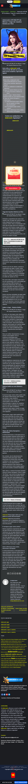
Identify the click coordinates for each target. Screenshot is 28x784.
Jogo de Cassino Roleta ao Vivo (13, 90)
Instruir (17, 767)
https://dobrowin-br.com (17, 601)
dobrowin (13, 68)
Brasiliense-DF (13, 644)
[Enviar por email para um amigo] (15, 573)
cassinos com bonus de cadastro (11, 647)
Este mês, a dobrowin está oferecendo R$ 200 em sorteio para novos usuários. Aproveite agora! (12, 82)
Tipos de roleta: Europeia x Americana (12, 99)
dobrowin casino (10, 654)
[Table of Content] (23, 78)
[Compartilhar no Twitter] (13, 573)
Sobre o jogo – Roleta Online (12, 95)
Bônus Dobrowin (20, 644)
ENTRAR (10, 1)
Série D (11, 667)
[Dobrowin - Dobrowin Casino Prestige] (15, 5)
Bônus (16, 766)
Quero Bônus (13, 188)
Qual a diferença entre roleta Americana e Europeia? (15, 110)
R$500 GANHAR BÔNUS (21, 782)
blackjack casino (18, 639)
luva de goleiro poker (20, 658)
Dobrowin (7, 766)
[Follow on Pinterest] (7, 694)
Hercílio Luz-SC (20, 656)
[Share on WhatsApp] (8, 573)
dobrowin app (5, 622)
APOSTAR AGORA (7, 782)
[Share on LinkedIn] (20, 573)
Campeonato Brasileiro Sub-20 (17, 646)
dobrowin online (10, 656)
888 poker (3, 639)
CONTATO (21, 766)
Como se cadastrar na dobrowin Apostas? (13, 87)
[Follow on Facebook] (2, 694)
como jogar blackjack (17, 649)
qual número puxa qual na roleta (14, 665)
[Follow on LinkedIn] (9, 694)
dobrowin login (5, 624)
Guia (16, 656)
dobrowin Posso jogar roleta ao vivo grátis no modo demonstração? (15, 103)
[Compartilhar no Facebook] (10, 573)
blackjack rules (7, 641)
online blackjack (18, 662)
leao (13, 658)
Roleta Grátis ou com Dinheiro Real (14, 96)
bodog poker (14, 641)
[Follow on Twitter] (4, 694)
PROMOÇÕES (24, 767)
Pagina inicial (5, 11)
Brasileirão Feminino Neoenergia (7, 642)
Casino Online (5, 767)
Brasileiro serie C (21, 641)
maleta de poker (5, 660)
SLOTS (5, 667)
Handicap (13, 11)
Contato (3, 698)
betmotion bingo (10, 639)
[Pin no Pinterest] (17, 573)
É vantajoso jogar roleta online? (13, 107)
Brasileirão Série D (5, 644)
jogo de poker (7, 658)
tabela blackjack (17, 667)
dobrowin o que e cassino (8, 629)
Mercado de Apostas (9, 662)
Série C (8, 667)
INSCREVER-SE (17, 1)
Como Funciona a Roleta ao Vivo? (14, 92)
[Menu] (2, 6)
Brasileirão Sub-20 (17, 642)
